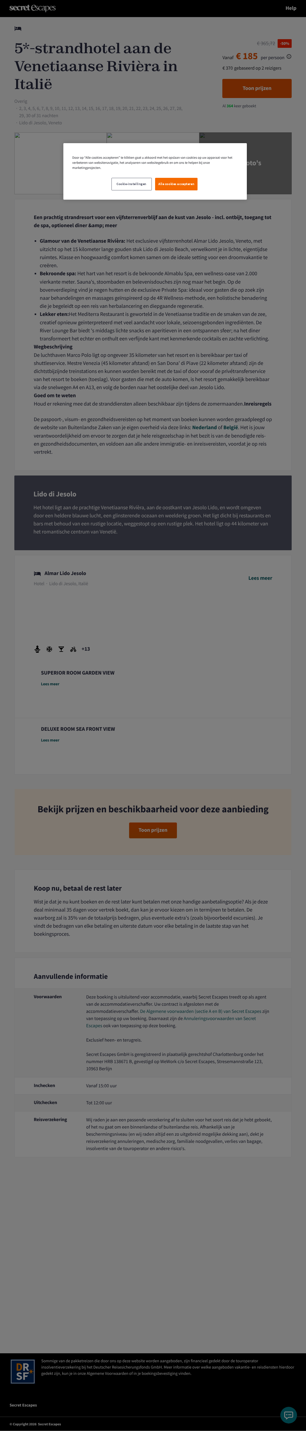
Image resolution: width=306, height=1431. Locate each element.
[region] (155, 171)
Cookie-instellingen (131, 184)
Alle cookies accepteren (176, 184)
